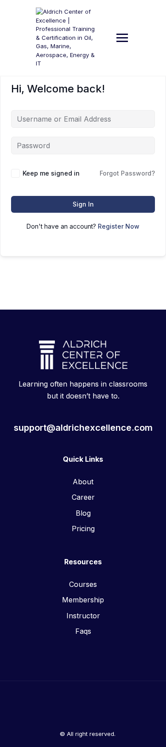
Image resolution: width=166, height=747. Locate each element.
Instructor (83, 615)
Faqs (83, 631)
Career (83, 497)
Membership (83, 599)
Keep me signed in (51, 173)
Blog (83, 513)
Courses (83, 584)
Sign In (83, 204)
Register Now (118, 226)
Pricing (83, 528)
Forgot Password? (127, 173)
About (83, 481)
